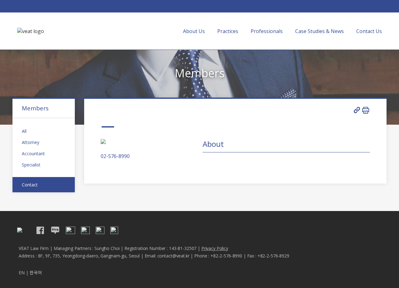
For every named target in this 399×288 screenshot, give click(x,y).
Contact (30, 185)
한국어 (36, 273)
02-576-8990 (115, 156)
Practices (227, 31)
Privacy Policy (214, 248)
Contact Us (369, 31)
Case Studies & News (319, 31)
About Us (194, 31)
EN (22, 273)
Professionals (267, 31)
